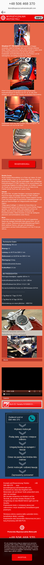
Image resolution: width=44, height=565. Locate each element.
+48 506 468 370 (22, 4)
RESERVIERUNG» (22, 164)
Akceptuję (22, 557)
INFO (38, 17)
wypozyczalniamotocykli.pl (22, 411)
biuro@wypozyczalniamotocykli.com (22, 8)
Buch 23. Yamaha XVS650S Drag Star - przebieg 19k (25, 404)
